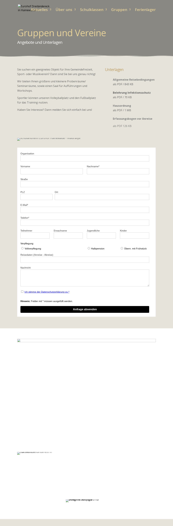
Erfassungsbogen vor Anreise (132, 119)
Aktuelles (39, 10)
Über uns (64, 10)
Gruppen (119, 10)
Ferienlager (145, 10)
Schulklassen (91, 10)
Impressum (129, 502)
